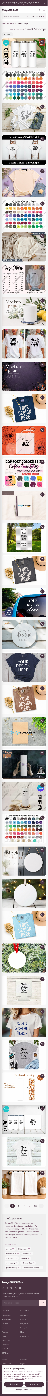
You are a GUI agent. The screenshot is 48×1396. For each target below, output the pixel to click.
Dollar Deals (6, 1349)
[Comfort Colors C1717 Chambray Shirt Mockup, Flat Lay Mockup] (24, 925)
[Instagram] (3, 1288)
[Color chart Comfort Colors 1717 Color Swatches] (24, 473)
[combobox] (14, 16)
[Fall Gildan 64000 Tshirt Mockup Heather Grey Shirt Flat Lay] (24, 1054)
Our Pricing (24, 1315)
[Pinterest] (11, 1288)
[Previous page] (6, 1206)
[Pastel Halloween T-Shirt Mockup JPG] (24, 182)
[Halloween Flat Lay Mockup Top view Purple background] (24, 376)
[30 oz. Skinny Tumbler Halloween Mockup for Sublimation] (24, 764)
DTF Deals (5, 1353)
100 (35, 1206)
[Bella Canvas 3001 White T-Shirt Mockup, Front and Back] (24, 149)
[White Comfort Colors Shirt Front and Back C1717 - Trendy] (24, 343)
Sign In (22, 1364)
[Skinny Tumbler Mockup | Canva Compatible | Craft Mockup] (24, 52)
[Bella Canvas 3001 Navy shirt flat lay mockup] (24, 667)
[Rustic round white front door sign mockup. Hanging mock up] (24, 634)
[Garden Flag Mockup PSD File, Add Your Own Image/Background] (24, 537)
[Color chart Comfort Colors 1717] (24, 85)
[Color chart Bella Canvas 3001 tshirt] (24, 828)
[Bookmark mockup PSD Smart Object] (24, 1087)
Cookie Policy (20, 1379)
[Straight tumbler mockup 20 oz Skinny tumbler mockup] (24, 796)
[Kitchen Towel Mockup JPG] (24, 1184)
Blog (22, 1332)
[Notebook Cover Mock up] (24, 505)
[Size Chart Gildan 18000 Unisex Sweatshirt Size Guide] (24, 279)
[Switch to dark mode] (39, 10)
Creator (23, 1319)
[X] (15, 1288)
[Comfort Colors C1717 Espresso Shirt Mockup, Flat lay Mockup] (24, 699)
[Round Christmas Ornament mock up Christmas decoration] (24, 958)
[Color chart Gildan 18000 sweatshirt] (24, 214)
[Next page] (41, 1206)
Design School (25, 1328)
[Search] (27, 16)
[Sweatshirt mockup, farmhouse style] (24, 246)
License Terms (7, 1364)
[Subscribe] (42, 1303)
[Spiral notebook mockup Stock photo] (24, 731)
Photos (4, 1336)
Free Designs (6, 1315)
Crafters (11, 24)
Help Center (24, 1336)
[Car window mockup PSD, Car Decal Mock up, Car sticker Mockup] (24, 602)
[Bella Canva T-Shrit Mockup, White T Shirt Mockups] (24, 117)
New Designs (6, 1319)
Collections (6, 1345)
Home (4, 24)
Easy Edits (24, 1324)
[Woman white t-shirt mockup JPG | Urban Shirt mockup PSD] (24, 1022)
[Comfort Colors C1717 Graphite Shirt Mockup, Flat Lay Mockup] (24, 570)
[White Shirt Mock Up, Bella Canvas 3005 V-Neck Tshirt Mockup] (24, 1151)
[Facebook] (7, 1288)
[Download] (37, 42)
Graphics (5, 1328)
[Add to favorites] (42, 42)
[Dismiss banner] (45, 3)
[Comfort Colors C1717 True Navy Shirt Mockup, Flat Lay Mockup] (24, 408)
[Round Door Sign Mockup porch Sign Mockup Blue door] (24, 861)
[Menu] (44, 10)
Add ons (5, 1332)
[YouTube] (20, 1288)
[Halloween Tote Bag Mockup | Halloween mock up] (24, 440)
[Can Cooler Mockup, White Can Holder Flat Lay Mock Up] (24, 990)
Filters (9, 34)
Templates (6, 1340)
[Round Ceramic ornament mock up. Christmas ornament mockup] (24, 893)
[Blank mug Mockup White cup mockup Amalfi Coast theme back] (24, 311)
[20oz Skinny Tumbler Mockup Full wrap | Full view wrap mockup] (24, 1119)
